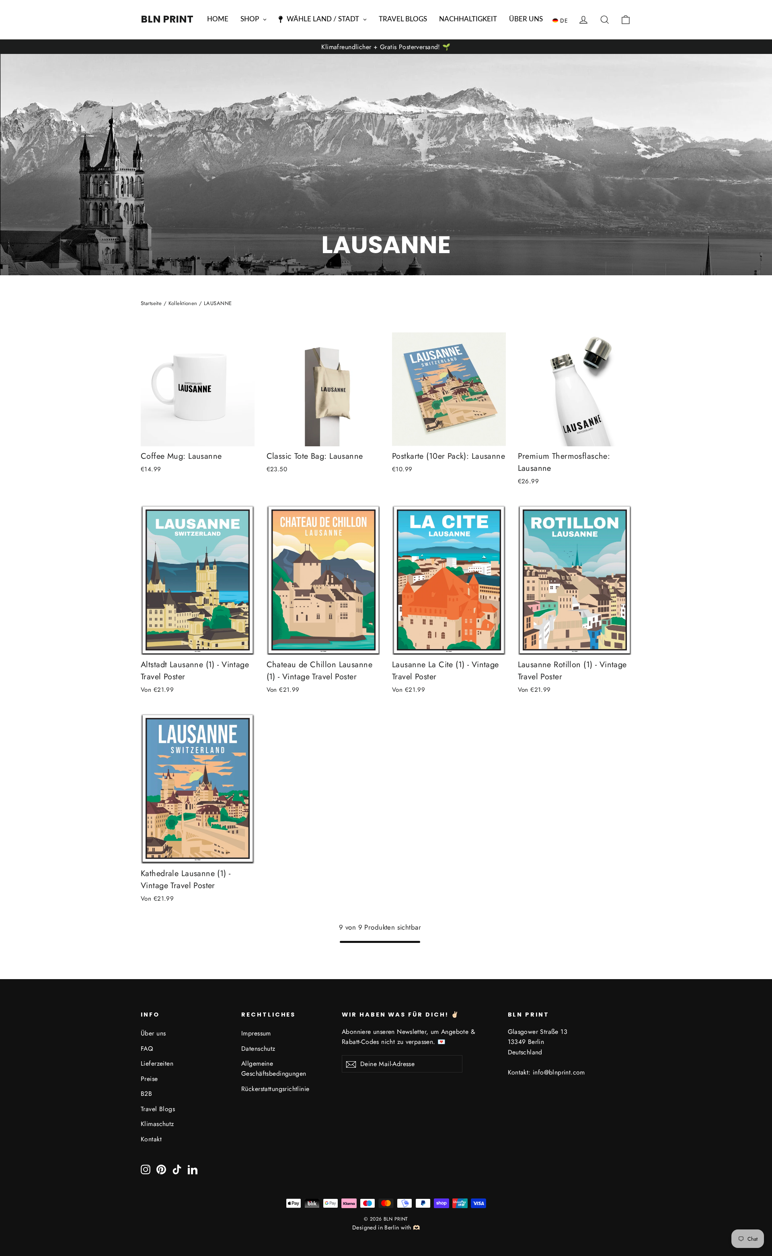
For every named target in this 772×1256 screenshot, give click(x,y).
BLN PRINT (167, 19)
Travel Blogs (158, 1109)
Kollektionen (182, 303)
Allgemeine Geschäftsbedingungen (273, 1068)
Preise (149, 1078)
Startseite (151, 303)
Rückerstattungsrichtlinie (275, 1088)
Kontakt (151, 1139)
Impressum (256, 1033)
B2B (146, 1093)
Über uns (153, 1033)
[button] (562, 20)
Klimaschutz (157, 1123)
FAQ (147, 1048)
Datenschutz (258, 1048)
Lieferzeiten (157, 1063)
